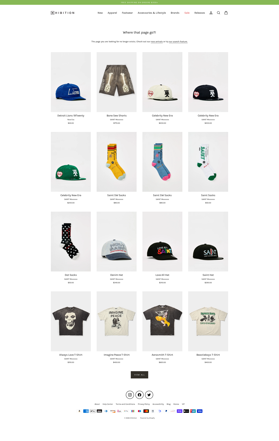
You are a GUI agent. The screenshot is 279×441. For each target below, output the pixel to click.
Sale (186, 12)
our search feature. (178, 41)
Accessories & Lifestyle (152, 12)
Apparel (112, 12)
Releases (199, 12)
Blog (168, 404)
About (97, 404)
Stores (176, 404)
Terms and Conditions (125, 404)
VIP (183, 404)
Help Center (108, 404)
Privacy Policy (144, 404)
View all (139, 375)
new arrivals (157, 41)
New (100, 12)
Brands (175, 12)
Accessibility (158, 404)
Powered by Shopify (147, 418)
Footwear (127, 12)
